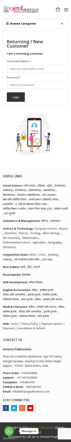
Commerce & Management (21, 221)
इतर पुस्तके (9, 213)
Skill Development (15, 282)
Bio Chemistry (11, 238)
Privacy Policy (29, 324)
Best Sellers (11, 267)
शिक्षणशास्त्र (9, 195)
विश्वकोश (26, 274)
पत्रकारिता (8, 204)
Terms (14, 324)
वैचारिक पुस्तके (50, 294)
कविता (38, 299)
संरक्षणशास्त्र (35, 190)
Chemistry (10, 233)
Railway (7, 259)
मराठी (22, 267)
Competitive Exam (15, 254)
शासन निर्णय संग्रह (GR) (40, 208)
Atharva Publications (41, 427)
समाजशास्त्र (49, 190)
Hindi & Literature (15, 307)
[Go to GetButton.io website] (9, 438)
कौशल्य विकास (35, 282)
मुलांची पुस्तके (34, 294)
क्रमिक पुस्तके (46, 290)
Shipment (8, 328)
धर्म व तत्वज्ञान (48, 195)
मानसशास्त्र (20, 190)
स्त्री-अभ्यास (29, 185)
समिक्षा (34, 290)
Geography (55, 242)
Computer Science (45, 228)
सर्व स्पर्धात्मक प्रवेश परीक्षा (26, 259)
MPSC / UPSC (37, 254)
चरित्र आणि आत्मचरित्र (14, 294)
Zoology (35, 233)
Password (13, 77)
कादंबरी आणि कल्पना (52, 299)
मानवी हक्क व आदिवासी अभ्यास (43, 199)
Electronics (9, 247)
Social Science (12, 185)
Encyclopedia (12, 274)
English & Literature (16, 290)
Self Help (47, 259)
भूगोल (49, 185)
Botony (23, 233)
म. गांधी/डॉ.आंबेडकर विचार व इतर (31, 204)
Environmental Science (16, 242)
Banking (53, 254)
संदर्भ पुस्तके (27, 299)
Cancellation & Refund (31, 328)
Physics (63, 228)
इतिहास (41, 185)
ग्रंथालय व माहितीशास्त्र (28, 195)
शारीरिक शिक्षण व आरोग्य (14, 208)
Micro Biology (51, 233)
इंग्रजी (37, 267)
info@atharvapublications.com (31, 391)
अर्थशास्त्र (8, 190)
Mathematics (30, 238)
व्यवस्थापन (55, 221)
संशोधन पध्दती (61, 208)
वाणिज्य (44, 221)
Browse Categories (23, 23)
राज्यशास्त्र (59, 185)
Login (15, 97)
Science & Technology (18, 228)
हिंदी (29, 267)
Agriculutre (39, 242)
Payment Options (51, 324)
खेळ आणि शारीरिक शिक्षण (15, 199)
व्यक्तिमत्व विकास (11, 299)
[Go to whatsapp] (9, 431)
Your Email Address (19, 61)
